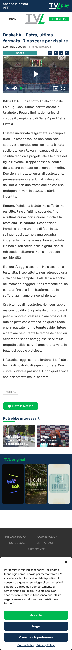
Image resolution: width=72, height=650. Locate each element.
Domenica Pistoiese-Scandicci (48, 440)
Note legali (17, 543)
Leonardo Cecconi (14, 46)
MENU (11, 18)
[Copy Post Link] (67, 53)
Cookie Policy (25, 645)
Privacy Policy (45, 645)
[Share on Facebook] (50, 53)
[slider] (35, 88)
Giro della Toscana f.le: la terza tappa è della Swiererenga (16, 440)
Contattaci (45, 543)
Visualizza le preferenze (36, 637)
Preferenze (36, 549)
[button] (66, 562)
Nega (36, 626)
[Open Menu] (5, 19)
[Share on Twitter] (56, 53)
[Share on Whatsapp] (61, 53)
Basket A (11, 392)
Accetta (36, 615)
